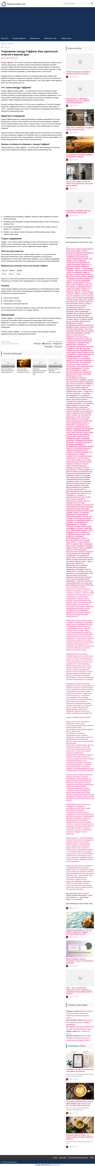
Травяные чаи (35, 38)
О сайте (55, 1157)
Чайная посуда (66, 38)
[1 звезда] (2, 343)
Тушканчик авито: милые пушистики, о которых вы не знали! (23, 370)
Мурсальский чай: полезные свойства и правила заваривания (79, 1022)
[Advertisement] (47, 23)
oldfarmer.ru (56, 1165)
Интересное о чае (50, 38)
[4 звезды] (6, 343)
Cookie (92, 1157)
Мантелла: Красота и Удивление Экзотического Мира (54, 370)
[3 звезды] (5, 343)
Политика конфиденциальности (78, 1157)
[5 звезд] (8, 343)
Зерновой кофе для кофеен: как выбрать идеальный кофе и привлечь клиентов (79, 1137)
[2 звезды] (3, 343)
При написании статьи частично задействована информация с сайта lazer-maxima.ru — (79, 895)
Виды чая (4, 38)
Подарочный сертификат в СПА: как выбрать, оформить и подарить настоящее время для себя (79, 932)
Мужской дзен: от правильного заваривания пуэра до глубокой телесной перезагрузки (77, 101)
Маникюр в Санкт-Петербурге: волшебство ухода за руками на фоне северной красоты (78, 1038)
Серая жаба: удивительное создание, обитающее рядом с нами (40, 371)
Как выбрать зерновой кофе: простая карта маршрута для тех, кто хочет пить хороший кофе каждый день (79, 1103)
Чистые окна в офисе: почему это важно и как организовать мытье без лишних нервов (79, 183)
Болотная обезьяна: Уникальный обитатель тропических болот (7, 370)
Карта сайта (63, 1157)
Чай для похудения (18, 38)
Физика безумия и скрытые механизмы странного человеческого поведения (80, 961)
